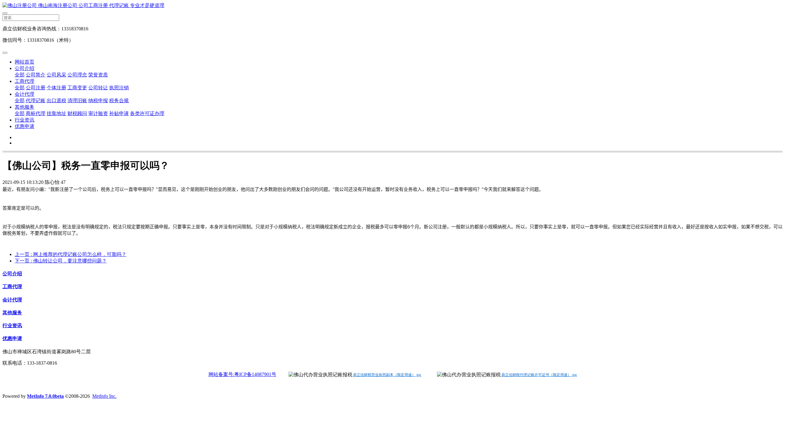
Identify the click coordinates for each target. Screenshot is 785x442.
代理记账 (35, 100)
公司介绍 (24, 68)
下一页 (61, 260)
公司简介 (35, 74)
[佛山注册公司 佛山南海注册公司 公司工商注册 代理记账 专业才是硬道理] (392, 5)
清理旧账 (77, 100)
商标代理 (35, 113)
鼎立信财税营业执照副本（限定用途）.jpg (387, 375)
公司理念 (77, 74)
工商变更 (77, 87)
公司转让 (98, 87)
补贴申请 (119, 113)
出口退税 (56, 100)
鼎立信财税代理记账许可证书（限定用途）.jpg (539, 375)
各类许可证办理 (147, 113)
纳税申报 (98, 100)
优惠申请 (24, 126)
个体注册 (56, 87)
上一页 (70, 254)
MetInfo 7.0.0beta (45, 396)
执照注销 (119, 87)
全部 (20, 74)
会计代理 (24, 94)
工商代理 (24, 81)
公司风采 (56, 74)
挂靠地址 (56, 113)
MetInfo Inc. (104, 396)
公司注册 (35, 87)
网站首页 (24, 61)
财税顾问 (77, 113)
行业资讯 (24, 119)
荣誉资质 (98, 74)
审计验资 (98, 113)
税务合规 (119, 100)
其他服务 (24, 107)
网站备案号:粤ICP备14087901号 (242, 374)
